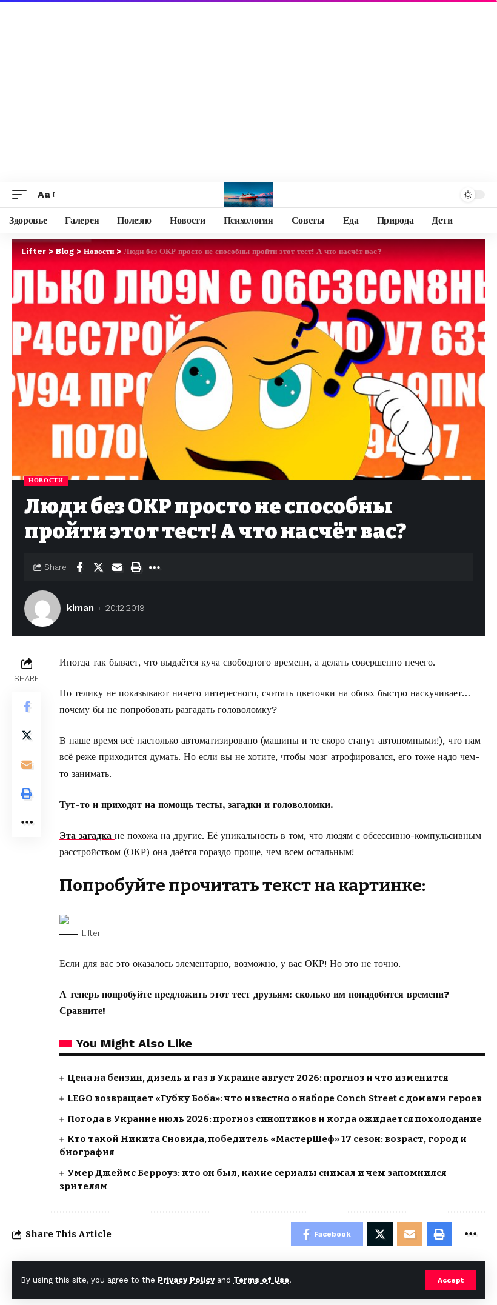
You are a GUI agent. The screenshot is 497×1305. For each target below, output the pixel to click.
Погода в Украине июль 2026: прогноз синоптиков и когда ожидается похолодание (274, 1118)
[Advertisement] (248, 91)
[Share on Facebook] (79, 567)
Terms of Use (261, 1279)
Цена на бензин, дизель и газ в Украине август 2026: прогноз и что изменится (258, 1077)
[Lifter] (248, 194)
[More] (154, 567)
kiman (80, 607)
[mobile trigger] (22, 194)
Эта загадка (87, 835)
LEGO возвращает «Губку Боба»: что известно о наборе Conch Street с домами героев (274, 1098)
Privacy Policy (186, 1279)
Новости (46, 480)
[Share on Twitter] (98, 567)
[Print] (135, 567)
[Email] (116, 567)
